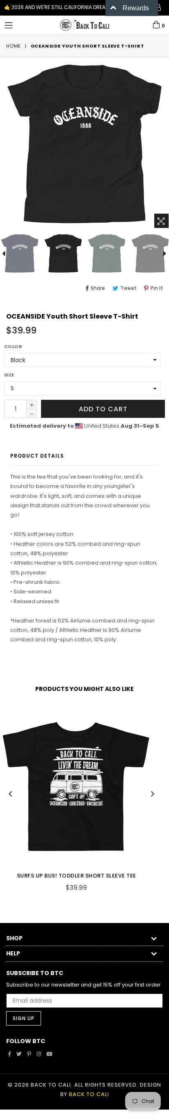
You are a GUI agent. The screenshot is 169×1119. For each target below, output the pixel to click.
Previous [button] (10, 794)
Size (9, 374)
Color (13, 346)
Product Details (37, 455)
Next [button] (152, 794)
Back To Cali (89, 1094)
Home (13, 46)
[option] (63, 253)
